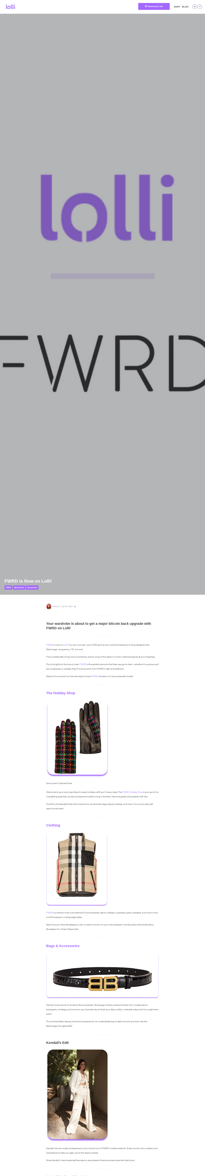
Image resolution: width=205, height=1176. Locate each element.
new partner (32, 588)
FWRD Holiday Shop (132, 792)
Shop (177, 7)
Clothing (53, 825)
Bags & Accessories (63, 946)
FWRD (8, 588)
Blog (185, 7)
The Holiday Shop (60, 693)
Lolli (65, 645)
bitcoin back (19, 588)
